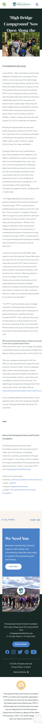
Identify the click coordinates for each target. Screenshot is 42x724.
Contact (27, 667)
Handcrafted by (19, 672)
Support (13, 567)
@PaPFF (12, 483)
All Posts (9, 520)
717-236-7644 (14, 636)
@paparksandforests (19, 486)
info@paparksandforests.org (21, 633)
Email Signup (21, 644)
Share (33, 520)
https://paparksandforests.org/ (18, 469)
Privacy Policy (17, 667)
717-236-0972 (29, 636)
